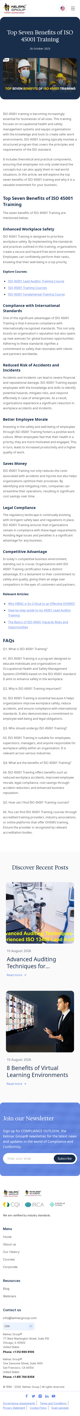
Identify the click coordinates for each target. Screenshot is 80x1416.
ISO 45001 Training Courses (27, 288)
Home (7, 1237)
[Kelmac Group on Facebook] (26, 1396)
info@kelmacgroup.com (20, 1318)
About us (9, 1244)
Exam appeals (60, 1407)
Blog (6, 1289)
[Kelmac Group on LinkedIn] (47, 1396)
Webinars (9, 1296)
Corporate (10, 1267)
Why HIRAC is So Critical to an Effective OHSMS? (41, 604)
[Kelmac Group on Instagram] (40, 1396)
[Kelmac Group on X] (33, 1396)
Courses (9, 1259)
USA (7, 1326)
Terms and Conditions (53, 1403)
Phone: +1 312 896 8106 (18, 1351)
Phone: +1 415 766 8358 (18, 1376)
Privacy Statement (14, 1407)
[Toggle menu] (73, 8)
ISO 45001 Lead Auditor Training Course (36, 281)
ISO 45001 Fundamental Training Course (36, 294)
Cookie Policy (38, 1407)
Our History (11, 1252)
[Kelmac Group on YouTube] (53, 1396)
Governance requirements (19, 1403)
